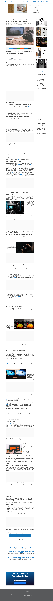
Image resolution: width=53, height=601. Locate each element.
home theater (11, 62)
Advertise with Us (18, 590)
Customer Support (18, 591)
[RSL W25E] (41, 25)
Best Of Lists (45, 1)
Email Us (31, 595)
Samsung (27, 310)
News (41, 1)
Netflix (27, 423)
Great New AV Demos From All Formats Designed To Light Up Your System (21, 544)
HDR (9, 86)
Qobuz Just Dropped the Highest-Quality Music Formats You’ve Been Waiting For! (21, 547)
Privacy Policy (27, 590)
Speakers (30, 1)
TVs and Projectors (22, 1)
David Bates (9, 55)
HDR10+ (25, 298)
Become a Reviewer (26, 595)
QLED (20, 108)
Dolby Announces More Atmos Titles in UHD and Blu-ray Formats (21, 542)
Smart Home (34, 1)
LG (29, 310)
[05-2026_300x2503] (41, 36)
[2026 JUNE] (41, 46)
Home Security (27, 591)
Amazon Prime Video (19, 423)
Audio (27, 1)
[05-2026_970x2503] (26, 13)
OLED (24, 84)
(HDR (13, 83)
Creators (38, 1)
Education (7, 16)
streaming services (10, 423)
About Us (22, 595)
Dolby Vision (14, 277)
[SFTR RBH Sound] (41, 68)
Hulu (24, 423)
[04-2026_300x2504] (41, 57)
